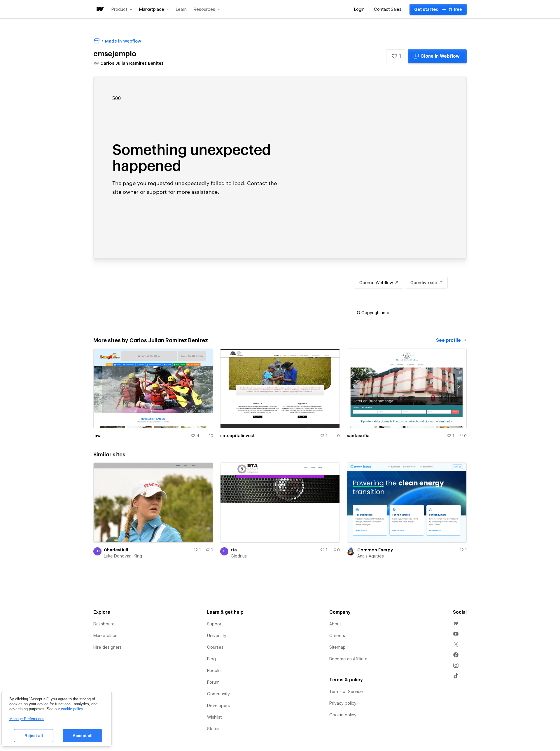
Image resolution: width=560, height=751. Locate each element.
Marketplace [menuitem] (105, 635)
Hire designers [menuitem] (107, 647)
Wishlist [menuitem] (214, 717)
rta (234, 550)
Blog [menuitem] (211, 659)
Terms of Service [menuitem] (346, 691)
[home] (99, 9)
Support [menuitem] (215, 624)
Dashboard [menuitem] (104, 624)
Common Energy (375, 550)
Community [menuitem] (218, 694)
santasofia (358, 435)
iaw (97, 435)
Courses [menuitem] (215, 647)
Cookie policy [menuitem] (342, 715)
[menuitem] (456, 623)
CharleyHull (116, 550)
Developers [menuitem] (218, 705)
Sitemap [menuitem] (337, 647)
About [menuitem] (335, 624)
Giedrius (239, 556)
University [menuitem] (216, 635)
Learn (181, 9)
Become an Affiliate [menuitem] (348, 659)
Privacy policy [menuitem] (342, 703)
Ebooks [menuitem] (214, 670)
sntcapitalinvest (237, 435)
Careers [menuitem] (337, 635)
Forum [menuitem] (213, 682)
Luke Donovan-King (123, 556)
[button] (122, 9)
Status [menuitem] (213, 729)
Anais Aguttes (370, 556)
